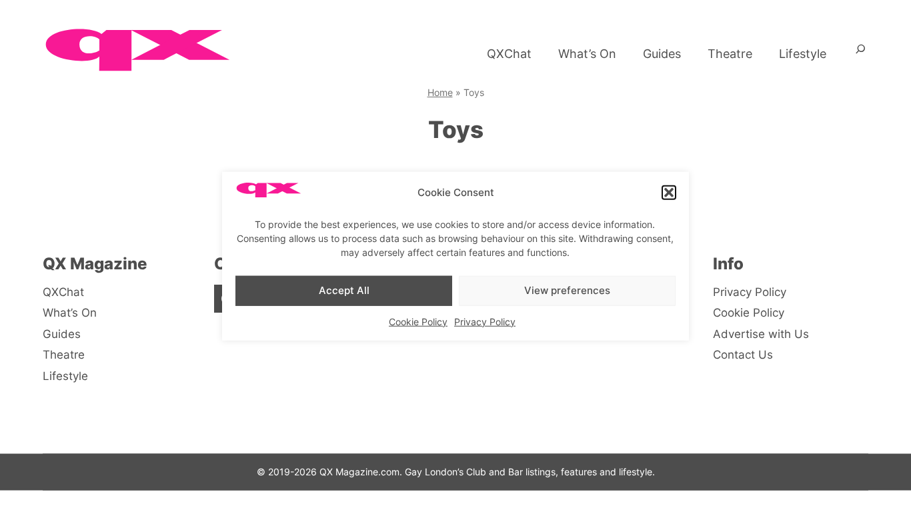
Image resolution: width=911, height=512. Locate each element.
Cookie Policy (418, 321)
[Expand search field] (860, 54)
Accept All (344, 290)
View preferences (567, 290)
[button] (669, 192)
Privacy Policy (485, 321)
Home (440, 92)
